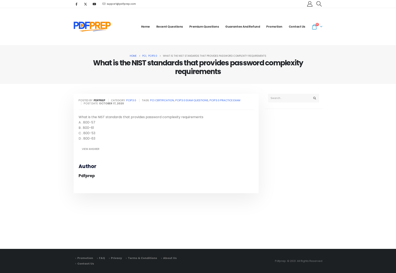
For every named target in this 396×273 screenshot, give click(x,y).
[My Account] (310, 4)
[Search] (314, 98)
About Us (170, 258)
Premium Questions (204, 27)
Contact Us (297, 27)
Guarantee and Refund (242, 27)
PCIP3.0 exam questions (191, 100)
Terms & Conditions (142, 258)
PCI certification (162, 100)
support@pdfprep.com (121, 4)
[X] (85, 4)
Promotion (274, 27)
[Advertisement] (293, 177)
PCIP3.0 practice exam (225, 100)
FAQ (102, 258)
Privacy (116, 258)
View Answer (90, 149)
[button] (319, 4)
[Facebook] (76, 4)
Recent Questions (169, 27)
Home (145, 27)
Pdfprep (87, 176)
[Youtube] (94, 4)
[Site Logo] (92, 26)
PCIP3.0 (131, 100)
